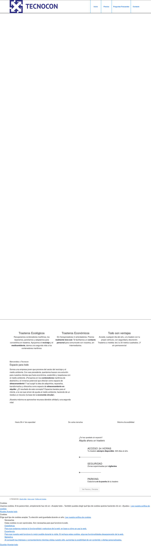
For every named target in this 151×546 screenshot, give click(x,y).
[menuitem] (95, 6)
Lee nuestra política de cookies (78, 517)
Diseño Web (23, 499)
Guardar (3, 544)
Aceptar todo (12, 511)
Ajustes (3, 511)
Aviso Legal (31, 499)
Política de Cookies (40, 499)
